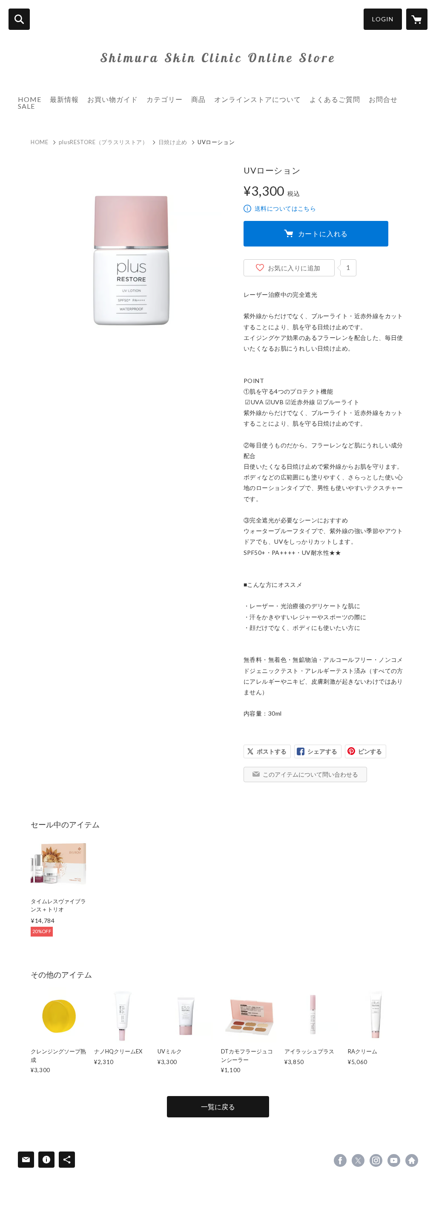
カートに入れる (323, 233)
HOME (29, 99)
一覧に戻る (218, 1106)
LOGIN (382, 19)
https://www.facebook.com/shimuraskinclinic (340, 1160)
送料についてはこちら (285, 208)
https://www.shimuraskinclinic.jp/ (411, 1160)
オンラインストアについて (257, 99)
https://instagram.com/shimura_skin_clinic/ (376, 1160)
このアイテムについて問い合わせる (310, 774)
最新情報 (64, 99)
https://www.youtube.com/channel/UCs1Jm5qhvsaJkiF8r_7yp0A (393, 1160)
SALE (26, 106)
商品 (198, 99)
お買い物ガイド (112, 99)
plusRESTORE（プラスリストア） (103, 142)
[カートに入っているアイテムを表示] (416, 19)
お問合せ (383, 99)
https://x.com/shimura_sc (358, 1160)
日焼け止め (172, 142)
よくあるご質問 (335, 99)
